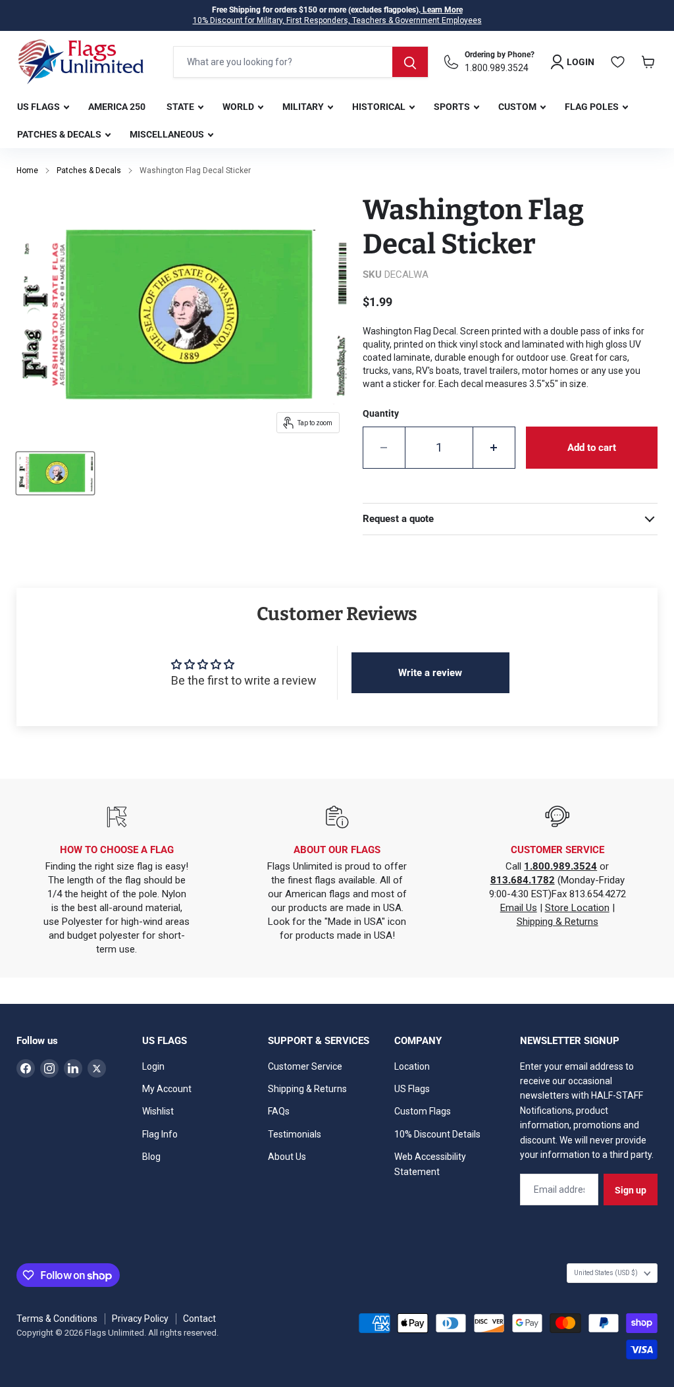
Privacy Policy (140, 1318)
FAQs (279, 1111)
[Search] (410, 62)
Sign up (630, 1190)
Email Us (518, 908)
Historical (379, 106)
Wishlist (158, 1111)
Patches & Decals (60, 134)
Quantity (381, 413)
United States (606, 1272)
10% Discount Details (437, 1134)
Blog (151, 1156)
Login (153, 1066)
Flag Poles (593, 106)
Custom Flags (422, 1111)
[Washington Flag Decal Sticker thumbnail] (55, 473)
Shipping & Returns (557, 922)
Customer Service (305, 1066)
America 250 (116, 106)
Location (412, 1066)
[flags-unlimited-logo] (80, 61)
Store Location (577, 908)
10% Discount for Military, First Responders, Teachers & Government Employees (337, 20)
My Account (167, 1089)
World (239, 106)
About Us (287, 1156)
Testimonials (294, 1134)
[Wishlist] (618, 62)
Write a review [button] (430, 673)
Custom (518, 106)
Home (27, 170)
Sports (453, 106)
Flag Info (160, 1134)
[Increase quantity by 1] (494, 448)
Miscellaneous (168, 134)
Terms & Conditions (56, 1318)
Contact (199, 1318)
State (181, 106)
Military (304, 106)
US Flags (39, 106)
